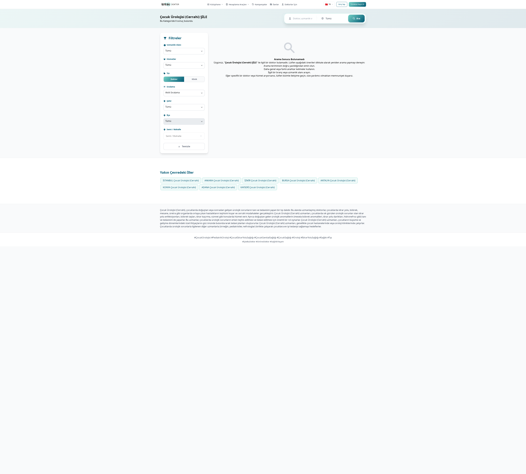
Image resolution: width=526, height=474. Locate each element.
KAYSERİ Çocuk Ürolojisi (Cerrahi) (258, 187)
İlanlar (276, 4)
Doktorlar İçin (291, 4)
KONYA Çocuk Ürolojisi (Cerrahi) (179, 187)
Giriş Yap (341, 4)
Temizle (185, 146)
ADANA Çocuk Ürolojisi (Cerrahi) (218, 187)
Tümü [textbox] (168, 50)
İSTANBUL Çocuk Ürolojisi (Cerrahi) (181, 180)
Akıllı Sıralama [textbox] (172, 92)
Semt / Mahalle (173, 129)
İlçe (168, 115)
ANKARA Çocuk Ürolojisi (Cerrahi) (222, 180)
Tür (168, 73)
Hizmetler (171, 59)
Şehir (168, 101)
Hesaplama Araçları (238, 4)
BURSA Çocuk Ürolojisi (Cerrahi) (298, 180)
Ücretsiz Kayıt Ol (357, 4)
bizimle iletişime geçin (294, 75)
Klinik (194, 79)
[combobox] (184, 51)
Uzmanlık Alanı (173, 45)
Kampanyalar (261, 4)
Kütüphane (215, 4)
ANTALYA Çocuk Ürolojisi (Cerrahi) (338, 180)
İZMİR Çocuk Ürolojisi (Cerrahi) (260, 180)
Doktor (174, 79)
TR (328, 4)
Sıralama (170, 86)
